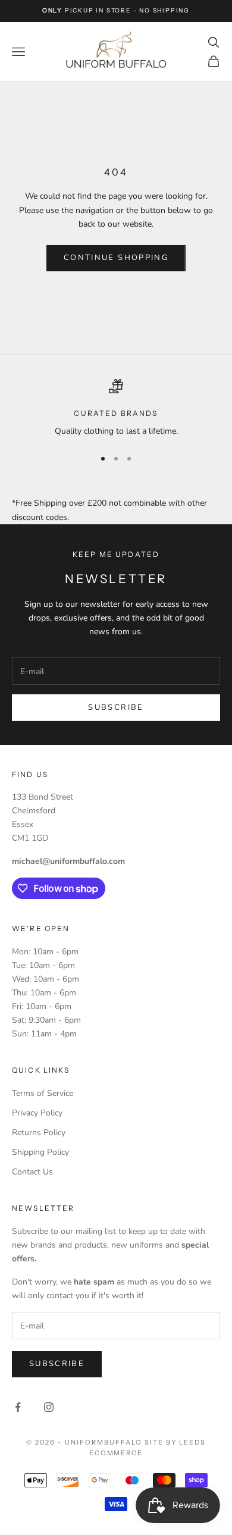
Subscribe (115, 707)
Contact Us (32, 1171)
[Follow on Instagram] (49, 1407)
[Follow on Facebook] (18, 1407)
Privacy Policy (37, 1113)
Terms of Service (42, 1093)
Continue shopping (116, 257)
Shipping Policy (40, 1152)
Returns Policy (38, 1132)
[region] (116, 408)
